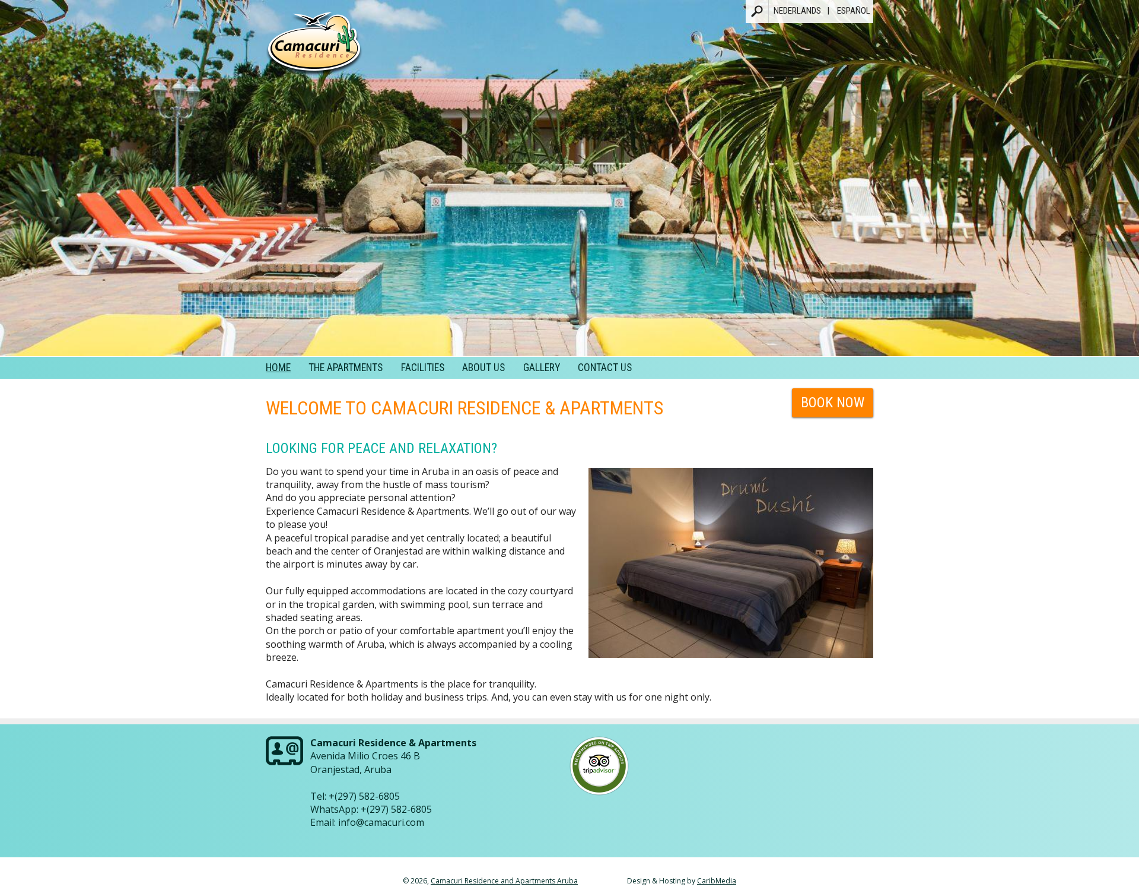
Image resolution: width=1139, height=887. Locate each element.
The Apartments (345, 367)
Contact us (605, 367)
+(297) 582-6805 (364, 796)
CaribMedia (716, 881)
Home (278, 367)
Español (853, 10)
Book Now (832, 402)
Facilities (422, 367)
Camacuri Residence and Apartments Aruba (504, 881)
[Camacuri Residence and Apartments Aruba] (314, 48)
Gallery (541, 367)
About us (483, 367)
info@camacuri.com (381, 822)
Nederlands (797, 10)
